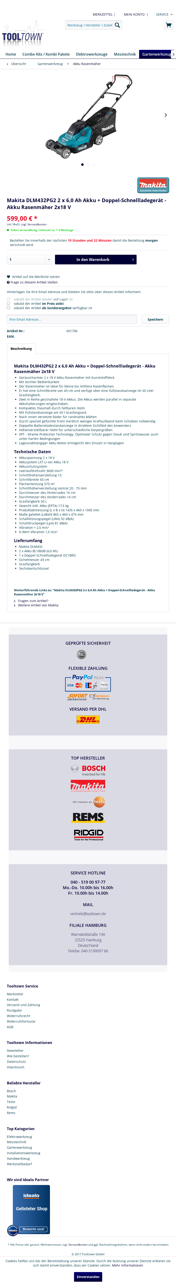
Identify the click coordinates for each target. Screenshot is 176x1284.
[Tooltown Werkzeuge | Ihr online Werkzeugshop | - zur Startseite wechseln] (23, 34)
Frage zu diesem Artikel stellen (34, 282)
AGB (10, 1027)
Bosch (11, 1091)
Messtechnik (16, 1142)
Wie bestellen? (18, 1056)
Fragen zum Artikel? (32, 601)
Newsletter (15, 1050)
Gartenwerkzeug (19, 1147)
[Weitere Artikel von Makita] (153, 185)
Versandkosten (78, 1245)
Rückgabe (14, 1010)
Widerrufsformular (21, 1021)
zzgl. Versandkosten (34, 224)
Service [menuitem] (162, 14)
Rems (11, 1113)
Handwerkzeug (18, 1158)
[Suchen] (117, 25)
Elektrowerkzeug (19, 1136)
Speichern (155, 319)
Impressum (15, 1067)
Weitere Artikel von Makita (37, 605)
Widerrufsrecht (18, 1016)
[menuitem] (135, 14)
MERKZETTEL (102, 14)
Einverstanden (88, 1277)
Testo (11, 1102)
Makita (12, 1096)
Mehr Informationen (127, 1265)
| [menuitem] (103, 14)
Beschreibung (21, 348)
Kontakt (13, 999)
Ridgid (12, 1107)
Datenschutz (16, 1061)
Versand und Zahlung (23, 1005)
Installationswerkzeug (23, 1153)
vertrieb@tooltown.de (88, 913)
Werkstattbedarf (19, 1164)
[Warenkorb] (168, 25)
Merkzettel (15, 994)
